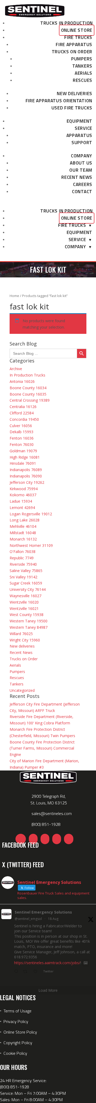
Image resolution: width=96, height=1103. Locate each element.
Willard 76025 (21, 633)
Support (81, 142)
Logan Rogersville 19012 (31, 513)
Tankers (82, 66)
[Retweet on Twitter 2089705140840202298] (27, 972)
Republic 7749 (22, 557)
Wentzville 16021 (24, 608)
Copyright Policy (17, 1042)
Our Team (80, 170)
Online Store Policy (20, 1032)
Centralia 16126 (23, 406)
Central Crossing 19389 (30, 400)
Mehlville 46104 (23, 526)
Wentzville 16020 (24, 602)
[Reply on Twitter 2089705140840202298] (17, 972)
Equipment (79, 121)
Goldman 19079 (23, 450)
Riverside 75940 (23, 564)
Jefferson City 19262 (27, 482)
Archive (16, 368)
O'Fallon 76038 (22, 551)
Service (83, 128)
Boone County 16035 (28, 394)
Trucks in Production (66, 23)
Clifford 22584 (22, 412)
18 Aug (53, 918)
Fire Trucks (78, 37)
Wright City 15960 (25, 640)
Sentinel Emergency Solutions (43, 912)
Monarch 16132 (23, 539)
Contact (82, 191)
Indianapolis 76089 (26, 469)
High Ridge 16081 (25, 457)
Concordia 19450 (24, 419)
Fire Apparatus (74, 44)
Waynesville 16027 (25, 595)
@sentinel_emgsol (28, 918)
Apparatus (79, 135)
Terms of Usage (16, 1011)
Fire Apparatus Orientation (59, 100)
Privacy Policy (15, 1021)
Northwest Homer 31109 (31, 545)
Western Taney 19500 (28, 620)
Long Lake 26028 (24, 519)
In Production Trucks (27, 375)
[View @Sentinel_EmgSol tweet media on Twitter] (85, 963)
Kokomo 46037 (23, 494)
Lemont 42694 (22, 507)
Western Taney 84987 (28, 627)
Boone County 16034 (28, 387)
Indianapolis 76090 (26, 476)
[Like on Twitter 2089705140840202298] (37, 972)
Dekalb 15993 (21, 431)
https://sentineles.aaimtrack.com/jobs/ (47, 962)
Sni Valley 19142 (23, 576)
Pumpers (81, 58)
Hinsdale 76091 (23, 463)
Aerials (83, 73)
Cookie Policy (15, 1053)
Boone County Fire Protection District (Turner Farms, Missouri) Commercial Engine (42, 748)
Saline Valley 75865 (26, 570)
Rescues (82, 80)
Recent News (76, 177)
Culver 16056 (21, 425)
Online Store (76, 30)
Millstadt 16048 (23, 532)
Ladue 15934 (21, 501)
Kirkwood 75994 (24, 488)
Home (14, 295)
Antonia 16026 (22, 381)
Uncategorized (22, 690)
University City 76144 (28, 589)
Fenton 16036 (22, 438)
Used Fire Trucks (71, 107)
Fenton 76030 (22, 444)
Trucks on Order (72, 51)
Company (81, 155)
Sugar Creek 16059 (26, 583)
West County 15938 (26, 614)
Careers (82, 184)
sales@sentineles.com (51, 813)
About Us (81, 163)
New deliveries (74, 93)
